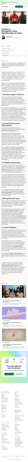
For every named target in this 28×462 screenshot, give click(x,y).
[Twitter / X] (11, 456)
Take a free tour (19, 374)
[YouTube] (17, 456)
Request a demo (19, 6)
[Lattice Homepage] (4, 7)
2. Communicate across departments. (7, 50)
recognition (19, 215)
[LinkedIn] (23, 456)
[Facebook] (4, 456)
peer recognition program (12, 210)
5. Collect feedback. (5, 55)
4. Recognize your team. (5, 53)
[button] (26, 2)
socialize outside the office (8, 265)
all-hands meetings (15, 148)
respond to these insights (15, 253)
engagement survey (17, 246)
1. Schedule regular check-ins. (6, 48)
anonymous (20, 245)
